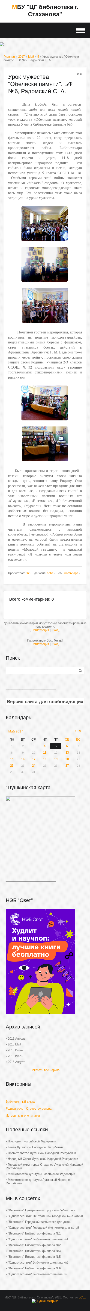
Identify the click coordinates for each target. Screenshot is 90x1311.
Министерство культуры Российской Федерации (41, 1174)
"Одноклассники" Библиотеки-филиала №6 (38, 1274)
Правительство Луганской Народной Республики (42, 1153)
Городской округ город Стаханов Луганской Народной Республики (44, 1166)
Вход (55, 630)
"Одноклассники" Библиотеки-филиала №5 (38, 1262)
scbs (50, 573)
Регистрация (40, 630)
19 (55, 759)
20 (67, 759)
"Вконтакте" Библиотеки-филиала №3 (34, 1251)
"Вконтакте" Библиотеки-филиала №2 (34, 1245)
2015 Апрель (17, 1038)
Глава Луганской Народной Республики (35, 1147)
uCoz (82, 1297)
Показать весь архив (45, 1070)
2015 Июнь (15, 1050)
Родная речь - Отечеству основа (28, 1108)
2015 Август (16, 1062)
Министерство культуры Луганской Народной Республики (38, 1181)
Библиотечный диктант (22, 1101)
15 (11, 759)
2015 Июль (15, 1056)
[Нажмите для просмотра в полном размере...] (44, 242)
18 (44, 759)
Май (31, 56)
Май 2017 (15, 731)
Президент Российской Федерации (32, 1141)
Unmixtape (71, 573)
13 (67, 752)
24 (33, 765)
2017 (21, 56)
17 (33, 759)
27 (67, 765)
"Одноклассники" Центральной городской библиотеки (45, 1216)
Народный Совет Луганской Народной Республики (43, 1159)
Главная (9, 56)
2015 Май (14, 1044)
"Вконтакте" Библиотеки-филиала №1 (34, 1233)
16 (22, 759)
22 (11, 765)
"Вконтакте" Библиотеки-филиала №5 (34, 1256)
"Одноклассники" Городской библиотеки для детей (43, 1227)
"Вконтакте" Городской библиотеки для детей (39, 1222)
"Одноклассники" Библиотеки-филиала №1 (38, 1239)
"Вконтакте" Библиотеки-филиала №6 (34, 1268)
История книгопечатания (23, 1115)
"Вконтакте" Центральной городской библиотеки (41, 1210)
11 (44, 752)
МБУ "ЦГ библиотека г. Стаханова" (45, 10)
